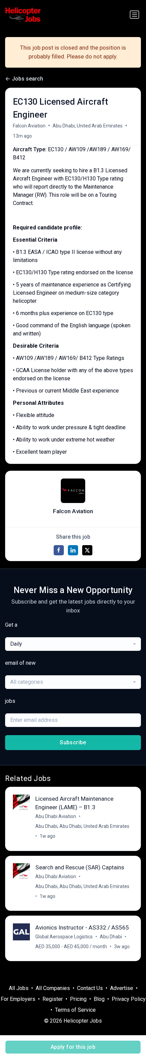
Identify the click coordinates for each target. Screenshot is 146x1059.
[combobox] (73, 644)
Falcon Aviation (29, 125)
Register (52, 999)
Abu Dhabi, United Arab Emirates (88, 125)
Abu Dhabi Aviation (55, 816)
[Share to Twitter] (87, 550)
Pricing (78, 999)
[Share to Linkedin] (73, 550)
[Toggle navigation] (134, 14)
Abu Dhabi (111, 936)
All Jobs (19, 988)
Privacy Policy (129, 999)
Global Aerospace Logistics (64, 936)
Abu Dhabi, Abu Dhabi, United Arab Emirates (82, 826)
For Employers (18, 999)
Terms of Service (75, 1010)
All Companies (53, 988)
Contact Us (90, 988)
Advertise (121, 988)
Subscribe (73, 742)
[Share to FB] (59, 550)
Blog (99, 999)
